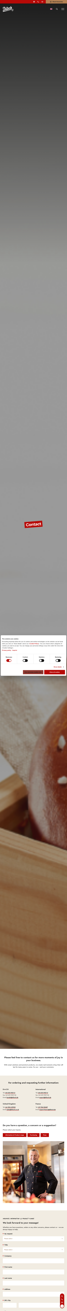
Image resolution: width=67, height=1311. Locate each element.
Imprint (14, 650)
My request (8, 1234)
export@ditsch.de (45, 1097)
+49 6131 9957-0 (10, 1093)
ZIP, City (7, 1300)
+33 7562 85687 (43, 1107)
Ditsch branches (57, 2)
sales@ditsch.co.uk (13, 1110)
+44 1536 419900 (10, 1107)
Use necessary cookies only (33, 672)
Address (7, 1289)
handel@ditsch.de (12, 1097)
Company (8, 1256)
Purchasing (33, 1135)
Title (6, 1245)
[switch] (25, 660)
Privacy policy (6, 650)
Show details (58, 667)
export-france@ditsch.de (47, 1110)
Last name (8, 1278)
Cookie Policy (34, 643)
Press (44, 1135)
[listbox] (33, 1238)
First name (8, 1267)
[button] (57, 9)
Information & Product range (14, 1135)
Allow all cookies (54, 672)
